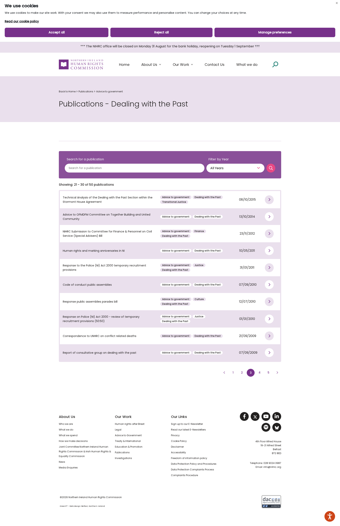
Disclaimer (177, 446)
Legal (118, 429)
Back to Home (67, 91)
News (62, 462)
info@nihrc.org (272, 467)
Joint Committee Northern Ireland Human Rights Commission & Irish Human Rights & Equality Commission (85, 451)
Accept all (57, 32)
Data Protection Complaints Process (192, 469)
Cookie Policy (179, 441)
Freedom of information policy (189, 458)
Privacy (175, 435)
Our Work (123, 416)
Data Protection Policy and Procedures (193, 463)
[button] (151, 64)
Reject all (161, 32)
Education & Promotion (128, 446)
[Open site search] (275, 64)
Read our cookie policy (22, 21)
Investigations (123, 458)
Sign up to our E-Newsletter (187, 424)
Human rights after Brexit (129, 424)
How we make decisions (73, 441)
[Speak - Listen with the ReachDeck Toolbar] (329, 516)
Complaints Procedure (184, 475)
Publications (86, 91)
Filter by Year (218, 159)
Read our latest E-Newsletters (188, 429)
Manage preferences (275, 32)
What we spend (68, 435)
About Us (67, 416)
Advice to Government (128, 435)
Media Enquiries (68, 467)
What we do (66, 429)
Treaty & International (128, 441)
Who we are (66, 424)
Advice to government (109, 91)
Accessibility (178, 452)
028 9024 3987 (272, 463)
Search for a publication (85, 159)
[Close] (336, 3)
